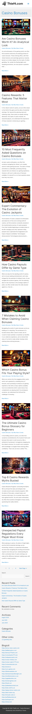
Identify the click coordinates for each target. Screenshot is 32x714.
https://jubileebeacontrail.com (10, 685)
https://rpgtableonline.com (9, 678)
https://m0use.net (7, 702)
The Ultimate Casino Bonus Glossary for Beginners (14, 426)
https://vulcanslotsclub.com (9, 664)
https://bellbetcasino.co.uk (9, 650)
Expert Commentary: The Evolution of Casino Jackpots (14, 209)
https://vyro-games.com (8, 669)
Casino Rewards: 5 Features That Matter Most (14, 98)
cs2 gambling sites (7, 639)
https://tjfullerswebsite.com (9, 671)
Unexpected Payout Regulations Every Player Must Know (13, 534)
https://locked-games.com (9, 680)
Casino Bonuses (6, 48)
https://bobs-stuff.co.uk (8, 687)
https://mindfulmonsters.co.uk (10, 676)
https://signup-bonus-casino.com (11, 690)
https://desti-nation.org (8, 692)
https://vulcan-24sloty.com (9, 659)
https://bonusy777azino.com (9, 652)
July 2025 (4, 620)
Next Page (23, 568)
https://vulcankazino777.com (10, 655)
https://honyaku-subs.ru (8, 695)
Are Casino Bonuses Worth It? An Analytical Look (15, 42)
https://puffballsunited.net (9, 697)
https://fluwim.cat (7, 683)
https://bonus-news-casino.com (10, 648)
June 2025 (5, 622)
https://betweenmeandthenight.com (12, 673)
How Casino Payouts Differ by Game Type (13, 600)
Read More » (5, 70)
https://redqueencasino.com (9, 657)
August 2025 (5, 617)
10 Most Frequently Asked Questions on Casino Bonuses (14, 153)
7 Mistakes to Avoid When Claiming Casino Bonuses (15, 319)
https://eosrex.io (6, 666)
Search (4, 572)
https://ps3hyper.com (8, 699)
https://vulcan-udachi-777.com (10, 662)
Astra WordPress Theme (19, 710)
